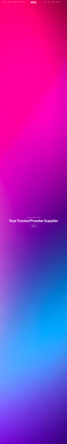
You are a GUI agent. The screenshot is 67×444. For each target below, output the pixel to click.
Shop (33, 226)
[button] (62, 2)
